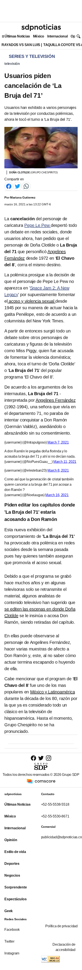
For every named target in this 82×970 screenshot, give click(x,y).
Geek (8, 911)
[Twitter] (17, 186)
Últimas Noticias (17, 36)
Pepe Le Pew (37, 225)
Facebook (11, 929)
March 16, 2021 (56, 495)
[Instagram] (48, 758)
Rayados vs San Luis (21, 45)
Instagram (11, 953)
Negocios (12, 875)
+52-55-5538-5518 (55, 804)
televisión (12, 64)
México (38, 36)
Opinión (10, 840)
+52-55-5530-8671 (55, 816)
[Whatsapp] (26, 186)
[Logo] (41, 27)
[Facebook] (8, 186)
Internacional (57, 36)
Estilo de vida (15, 852)
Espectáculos (15, 899)
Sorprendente (15, 887)
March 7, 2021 (58, 442)
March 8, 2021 (58, 470)
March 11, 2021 (64, 462)
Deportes (11, 863)
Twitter (9, 941)
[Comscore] (41, 781)
